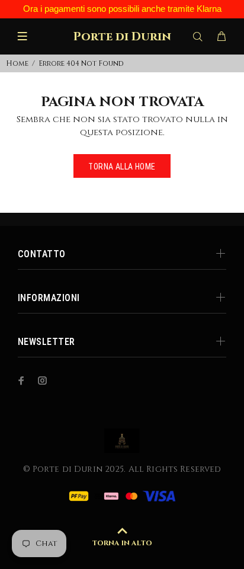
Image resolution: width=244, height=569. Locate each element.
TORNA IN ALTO (122, 543)
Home (17, 63)
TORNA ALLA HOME (121, 166)
